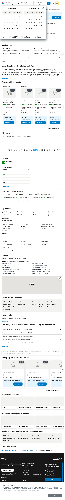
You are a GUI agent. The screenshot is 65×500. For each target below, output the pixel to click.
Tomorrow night (15, 37)
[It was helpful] (26, 57)
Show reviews (6, 186)
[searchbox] (12, 4)
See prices (56, 17)
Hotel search (5, 450)
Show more (5, 78)
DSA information (26, 472)
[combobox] (12, 3)
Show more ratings (8, 204)
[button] (12, 3)
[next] (44, 9)
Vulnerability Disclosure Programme (31, 477)
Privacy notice (25, 470)
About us (3, 480)
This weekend (28, 37)
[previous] (7, 149)
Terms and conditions (27, 465)
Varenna (30, 450)
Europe (12, 450)
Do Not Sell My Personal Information (31, 474)
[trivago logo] (3, 3)
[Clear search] (18, 3)
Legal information (26, 467)
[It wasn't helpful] (29, 57)
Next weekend (39, 37)
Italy (17, 450)
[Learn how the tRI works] (23, 163)
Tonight (6, 37)
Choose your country (6, 463)
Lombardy (23, 450)
